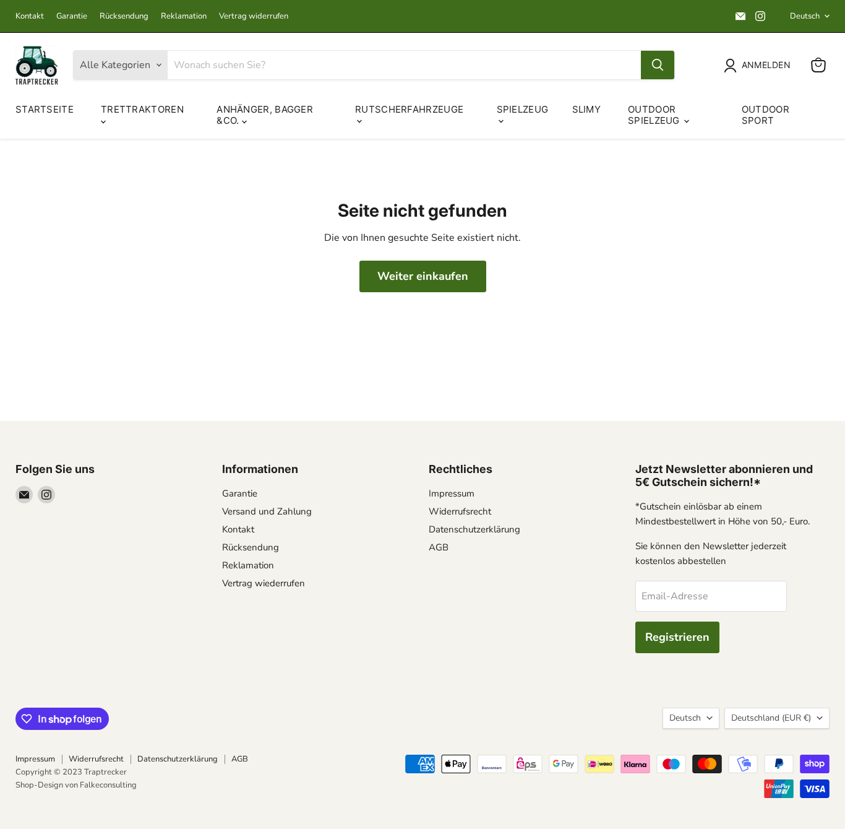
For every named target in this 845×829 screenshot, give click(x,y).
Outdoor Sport (765, 114)
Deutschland (771, 718)
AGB (438, 547)
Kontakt (29, 16)
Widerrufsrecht (460, 511)
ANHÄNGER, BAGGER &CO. (265, 114)
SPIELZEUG (523, 109)
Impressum (451, 493)
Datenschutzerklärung (474, 529)
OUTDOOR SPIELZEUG (655, 114)
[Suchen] (657, 65)
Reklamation (184, 16)
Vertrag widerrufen (253, 16)
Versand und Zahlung (267, 511)
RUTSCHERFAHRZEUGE (409, 109)
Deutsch (805, 16)
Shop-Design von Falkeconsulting (76, 785)
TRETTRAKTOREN (142, 109)
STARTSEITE (44, 109)
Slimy (586, 109)
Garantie (71, 16)
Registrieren (677, 637)
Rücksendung (124, 16)
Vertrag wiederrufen (263, 583)
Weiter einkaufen (422, 276)
